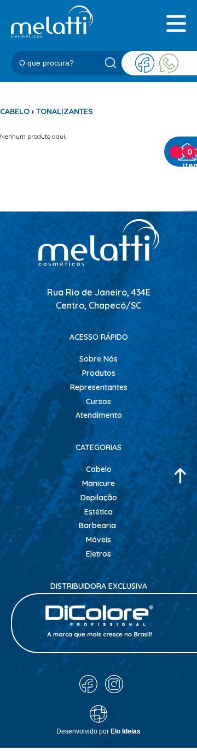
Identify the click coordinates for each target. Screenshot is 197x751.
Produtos (98, 373)
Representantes (99, 387)
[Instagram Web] (114, 684)
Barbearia (97, 525)
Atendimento (99, 415)
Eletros (98, 554)
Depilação (98, 497)
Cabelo (99, 469)
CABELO (15, 111)
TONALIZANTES (64, 111)
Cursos (98, 401)
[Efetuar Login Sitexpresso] (51, 716)
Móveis (98, 540)
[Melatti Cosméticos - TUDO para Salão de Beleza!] (52, 21)
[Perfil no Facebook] (144, 63)
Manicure (98, 483)
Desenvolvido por (98, 731)
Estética (98, 512)
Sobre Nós (98, 359)
